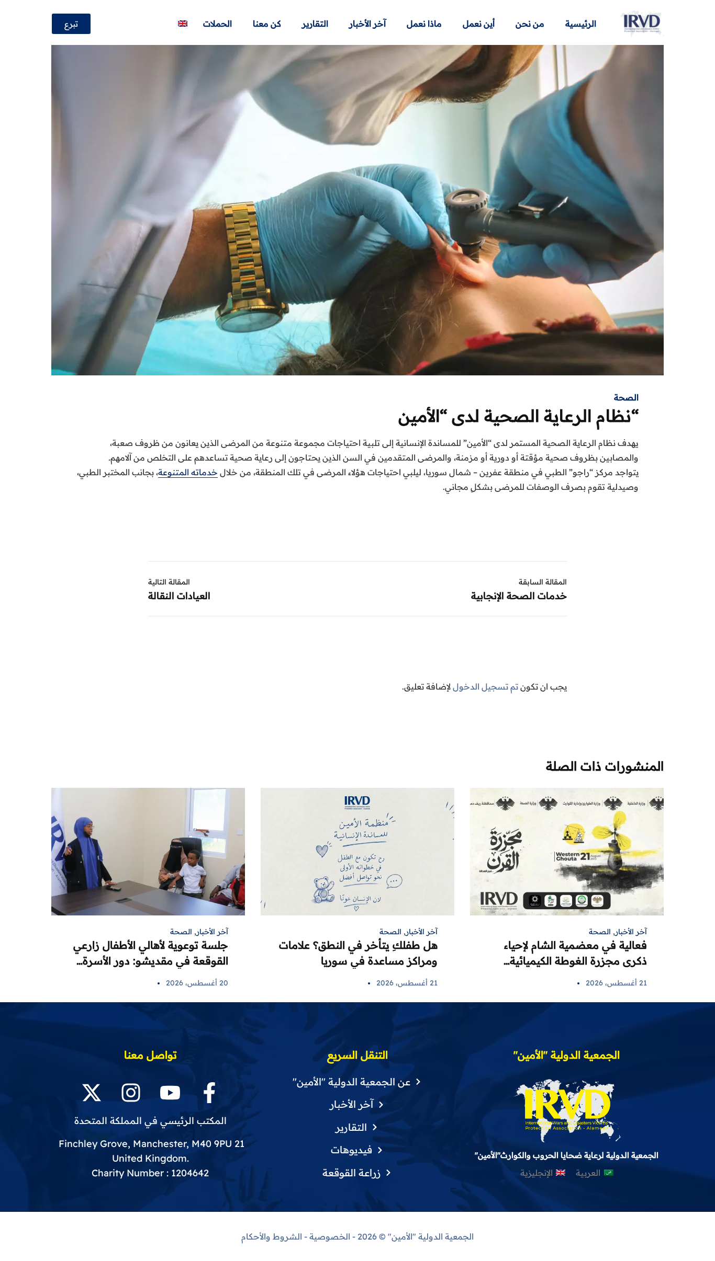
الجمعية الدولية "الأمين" (430, 1236)
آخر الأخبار (631, 931)
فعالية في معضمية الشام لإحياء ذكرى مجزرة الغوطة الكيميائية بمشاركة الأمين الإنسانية (575, 960)
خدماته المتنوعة (188, 472)
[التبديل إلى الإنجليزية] (183, 23)
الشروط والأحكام (271, 1236)
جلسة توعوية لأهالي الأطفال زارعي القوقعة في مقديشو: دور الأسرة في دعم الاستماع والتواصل (150, 960)
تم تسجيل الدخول (485, 686)
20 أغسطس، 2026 (197, 983)
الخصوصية (329, 1236)
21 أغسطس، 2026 (616, 983)
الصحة (626, 397)
